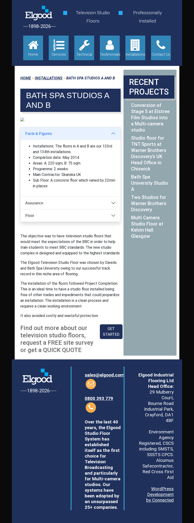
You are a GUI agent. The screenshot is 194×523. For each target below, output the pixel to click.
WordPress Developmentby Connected (160, 494)
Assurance (34, 203)
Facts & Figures (38, 134)
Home (25, 78)
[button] (27, 119)
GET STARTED (111, 331)
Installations (48, 78)
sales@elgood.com (104, 375)
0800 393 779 (99, 398)
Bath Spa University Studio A (149, 183)
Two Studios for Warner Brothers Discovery (148, 203)
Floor (29, 216)
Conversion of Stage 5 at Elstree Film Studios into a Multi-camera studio (150, 117)
